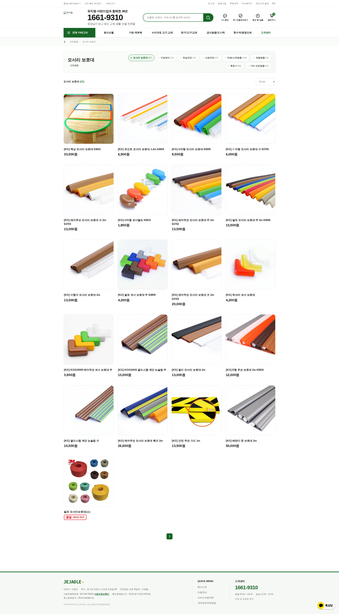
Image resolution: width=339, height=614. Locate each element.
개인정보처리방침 (207, 603)
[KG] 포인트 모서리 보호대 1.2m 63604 (141, 149)
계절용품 (262, 57)
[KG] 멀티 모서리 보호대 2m (188, 369)
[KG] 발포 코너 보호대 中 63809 (137, 294)
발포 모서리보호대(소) (77, 511)
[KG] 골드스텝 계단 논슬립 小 (81, 440)
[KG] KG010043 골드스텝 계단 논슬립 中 (142, 369)
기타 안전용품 (259, 66)
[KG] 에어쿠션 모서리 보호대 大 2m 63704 (193, 296)
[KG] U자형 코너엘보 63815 (134, 220)
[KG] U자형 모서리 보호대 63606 (191, 149)
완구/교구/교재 (189, 32)
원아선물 (109, 32)
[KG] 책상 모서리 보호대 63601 (82, 149)
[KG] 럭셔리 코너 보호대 (240, 294)
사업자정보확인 (101, 594)
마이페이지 (247, 3)
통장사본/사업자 (71, 3)
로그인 (211, 3)
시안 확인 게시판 (92, 3)
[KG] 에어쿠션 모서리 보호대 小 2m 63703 (85, 222)
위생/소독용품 (237, 57)
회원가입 (222, 3)
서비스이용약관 (206, 597)
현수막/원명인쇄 (243, 32)
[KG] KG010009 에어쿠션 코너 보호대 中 (88, 369)
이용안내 (202, 592)
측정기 (235, 66)
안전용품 (74, 41)
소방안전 (211, 57)
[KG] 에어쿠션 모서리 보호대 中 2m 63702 (193, 222)
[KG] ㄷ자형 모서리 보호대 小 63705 (247, 149)
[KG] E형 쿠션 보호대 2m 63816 (245, 369)
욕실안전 (189, 57)
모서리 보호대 (89, 41)
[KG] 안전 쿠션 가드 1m (186, 440)
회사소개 (202, 587)
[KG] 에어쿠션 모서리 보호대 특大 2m (140, 440)
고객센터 (266, 32)
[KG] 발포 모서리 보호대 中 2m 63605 (248, 220)
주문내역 (234, 3)
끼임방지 (167, 57)
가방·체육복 (135, 32)
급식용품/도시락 (216, 32)
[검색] (208, 18)
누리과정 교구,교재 (162, 32)
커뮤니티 (110, 3)
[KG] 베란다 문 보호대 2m (241, 440)
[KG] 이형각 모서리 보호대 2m (82, 294)
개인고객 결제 (262, 3)
